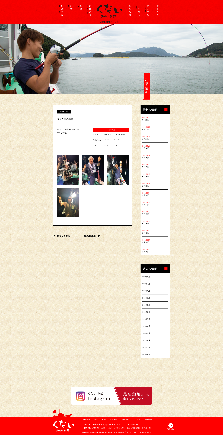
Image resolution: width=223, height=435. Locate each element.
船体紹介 (113, 419)
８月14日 (145, 195)
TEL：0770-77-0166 (130, 424)
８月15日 (145, 186)
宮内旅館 (148, 419)
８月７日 (145, 252)
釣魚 (104, 419)
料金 (96, 419)
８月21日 (145, 139)
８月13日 (145, 205)
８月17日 (145, 167)
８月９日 (145, 233)
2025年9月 (146, 305)
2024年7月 (146, 347)
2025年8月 (146, 312)
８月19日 (145, 158)
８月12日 (145, 214)
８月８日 (145, 242)
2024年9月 (146, 333)
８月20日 (145, 148)
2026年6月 (146, 291)
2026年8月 (146, 277)
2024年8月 (146, 340)
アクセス (136, 419)
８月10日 (145, 224)
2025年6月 (146, 326)
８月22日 (145, 129)
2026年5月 (146, 298)
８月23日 (145, 120)
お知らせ (125, 419)
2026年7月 (146, 284)
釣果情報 (86, 419)
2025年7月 (146, 319)
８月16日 (145, 176)
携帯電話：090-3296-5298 (93, 428)
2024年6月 (146, 355)
